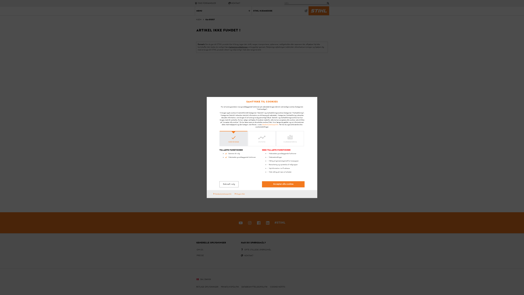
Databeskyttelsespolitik (223, 194)
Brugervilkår (240, 194)
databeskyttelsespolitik (270, 125)
